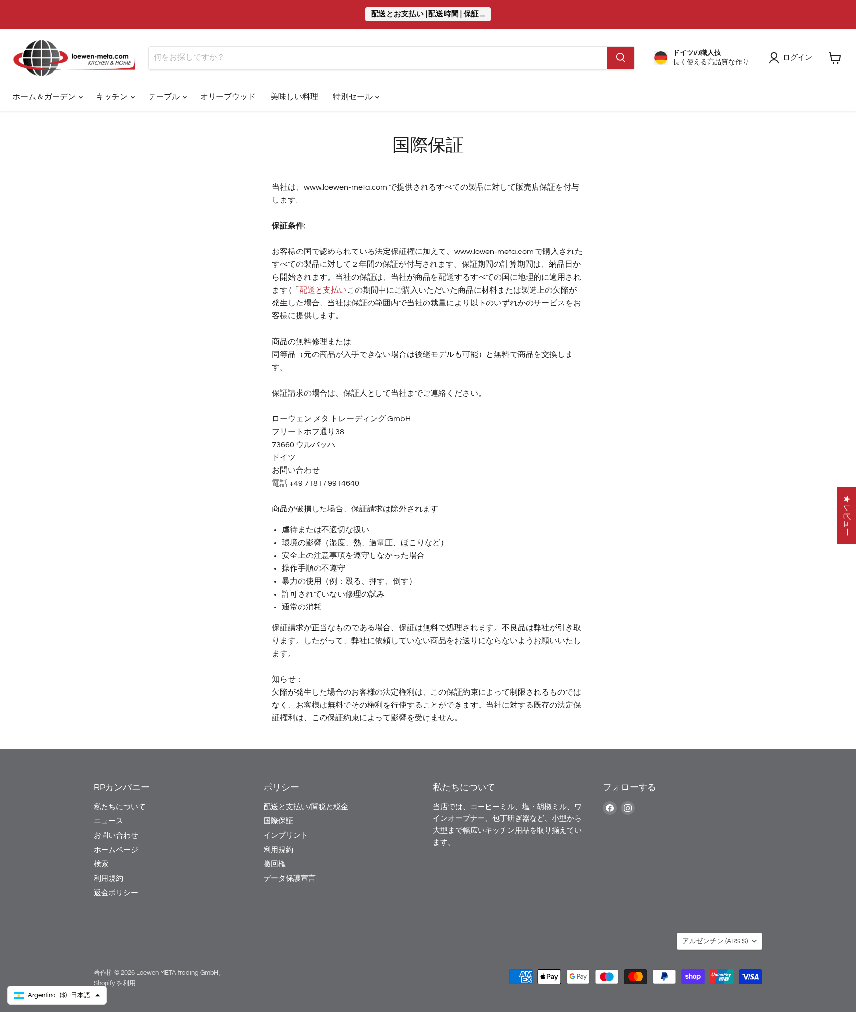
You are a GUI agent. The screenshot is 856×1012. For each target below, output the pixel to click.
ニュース (108, 821)
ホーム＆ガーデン (44, 97)
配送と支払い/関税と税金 (306, 806)
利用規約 (108, 878)
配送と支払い (323, 290)
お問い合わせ (116, 835)
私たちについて (120, 806)
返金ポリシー (116, 893)
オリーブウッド (228, 97)
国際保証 (278, 821)
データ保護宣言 (290, 878)
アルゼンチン (715, 941)
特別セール (353, 97)
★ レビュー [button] (847, 515)
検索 (101, 864)
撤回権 (275, 864)
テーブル (164, 97)
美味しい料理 (294, 97)
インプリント (286, 835)
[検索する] (620, 58)
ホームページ (116, 850)
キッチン (112, 97)
